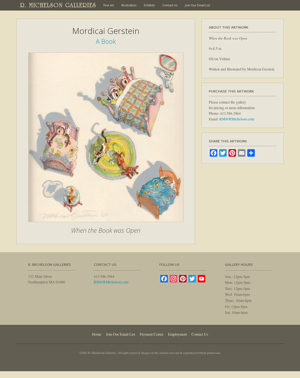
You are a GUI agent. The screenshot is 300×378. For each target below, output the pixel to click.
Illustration (128, 5)
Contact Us (170, 5)
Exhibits (149, 5)
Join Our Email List (197, 5)
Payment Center (151, 334)
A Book (106, 41)
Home (96, 334)
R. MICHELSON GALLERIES (58, 5)
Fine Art (108, 5)
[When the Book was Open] (106, 224)
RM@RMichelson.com (236, 118)
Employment (177, 334)
